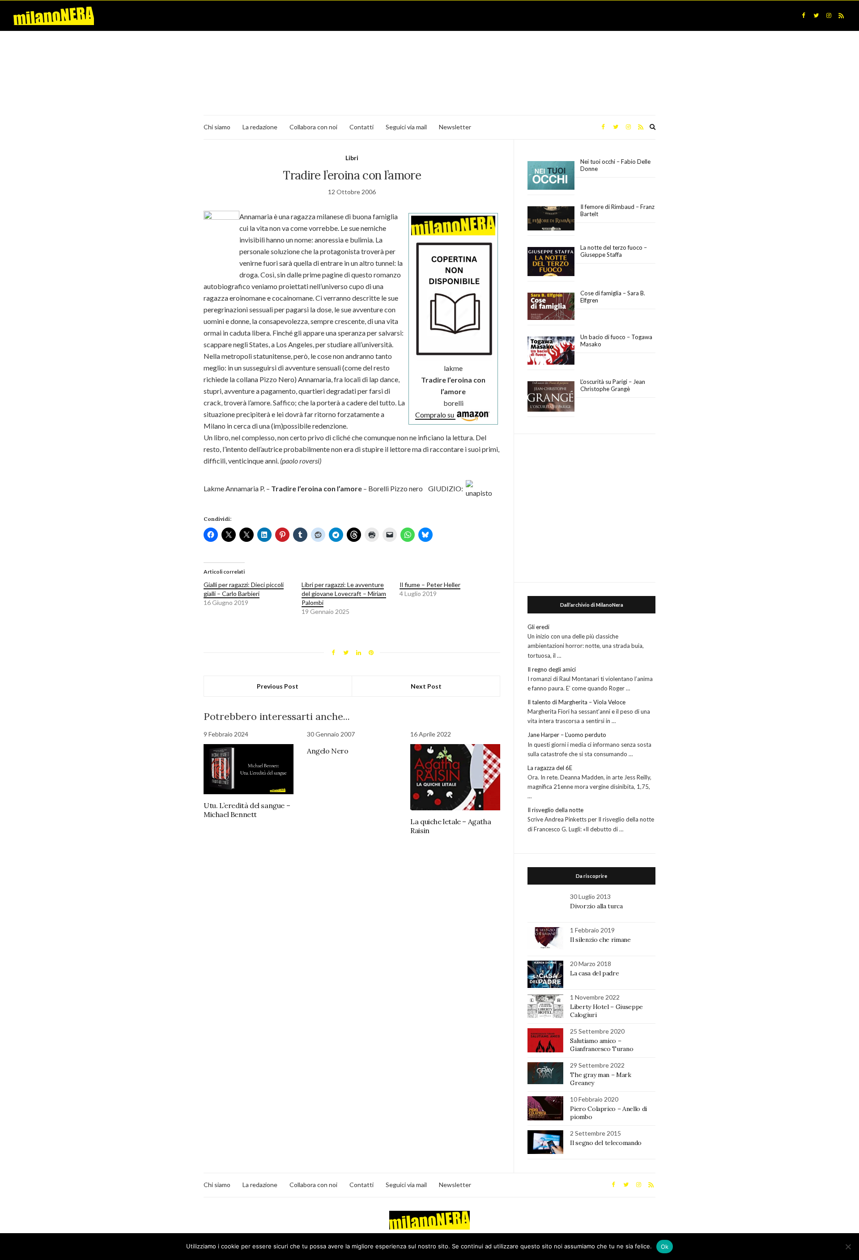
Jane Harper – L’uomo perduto (566, 734)
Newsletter (455, 127)
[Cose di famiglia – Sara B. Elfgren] (550, 306)
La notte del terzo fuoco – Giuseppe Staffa (613, 251)
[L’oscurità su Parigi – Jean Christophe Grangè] (550, 396)
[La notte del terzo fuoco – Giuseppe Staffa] (550, 261)
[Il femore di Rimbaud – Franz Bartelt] (550, 218)
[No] (847, 1246)
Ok (665, 1246)
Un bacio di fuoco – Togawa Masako (616, 340)
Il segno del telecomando (606, 1143)
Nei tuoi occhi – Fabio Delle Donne (615, 165)
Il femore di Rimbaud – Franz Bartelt (617, 210)
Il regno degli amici (551, 669)
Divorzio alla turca (596, 906)
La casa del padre (594, 973)
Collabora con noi (313, 127)
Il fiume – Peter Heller (430, 584)
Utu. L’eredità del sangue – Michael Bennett (247, 810)
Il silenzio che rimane (600, 940)
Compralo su (435, 414)
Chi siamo (217, 127)
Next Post (426, 686)
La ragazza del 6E (549, 767)
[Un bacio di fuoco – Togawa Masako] (550, 351)
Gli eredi (538, 626)
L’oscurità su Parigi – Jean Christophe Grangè (612, 385)
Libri (351, 158)
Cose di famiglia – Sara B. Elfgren (612, 296)
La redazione (259, 127)
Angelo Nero (328, 750)
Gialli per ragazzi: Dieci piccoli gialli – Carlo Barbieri (244, 589)
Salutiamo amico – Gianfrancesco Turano (601, 1045)
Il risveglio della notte (555, 809)
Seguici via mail (406, 127)
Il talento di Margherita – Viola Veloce (576, 702)
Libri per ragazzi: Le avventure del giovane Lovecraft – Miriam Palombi (344, 593)
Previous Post (277, 686)
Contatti (361, 127)
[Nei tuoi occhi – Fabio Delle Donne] (550, 175)
